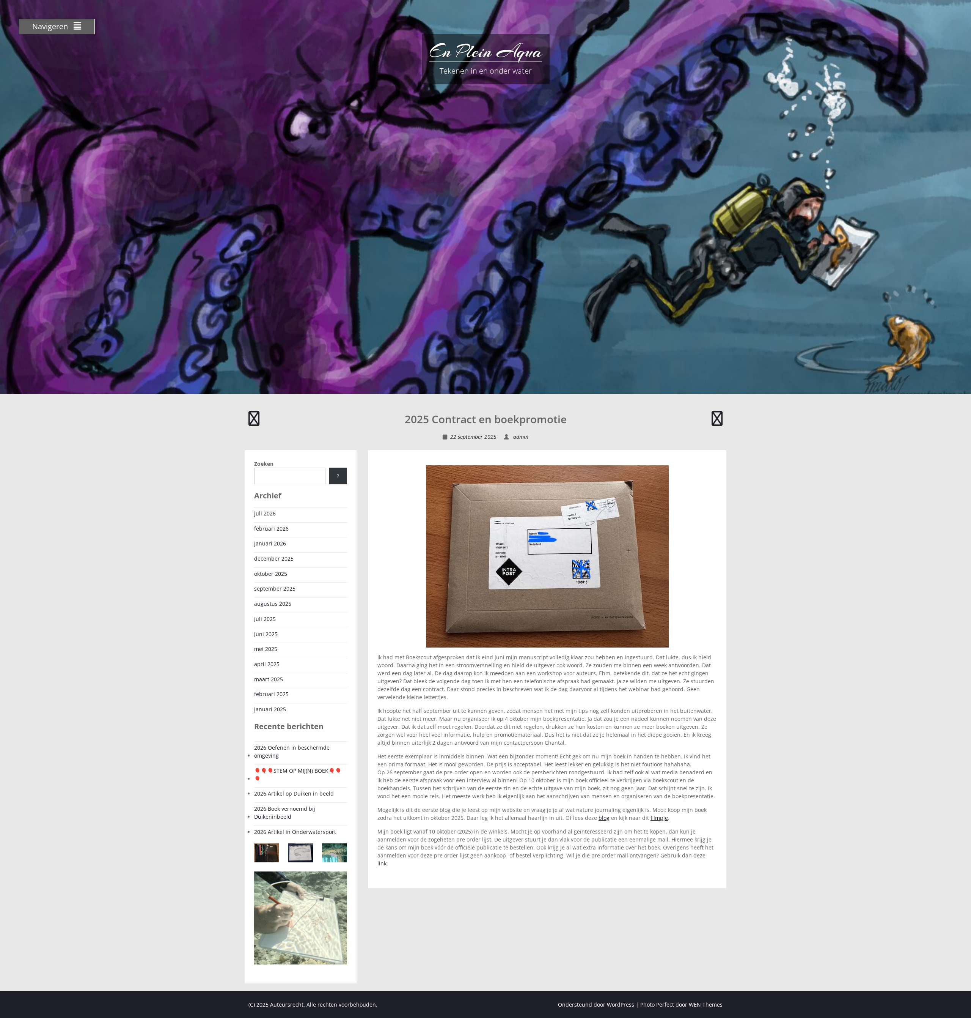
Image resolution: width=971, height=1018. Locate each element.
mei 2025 (265, 648)
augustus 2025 (272, 603)
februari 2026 (271, 528)
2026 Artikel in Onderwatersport (295, 831)
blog (604, 817)
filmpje (659, 817)
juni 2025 (266, 634)
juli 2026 (265, 513)
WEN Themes (706, 1004)
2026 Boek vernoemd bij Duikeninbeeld (284, 812)
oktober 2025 (270, 573)
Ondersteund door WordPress (596, 1004)
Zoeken (263, 463)
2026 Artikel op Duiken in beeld (294, 793)
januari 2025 (270, 709)
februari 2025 (271, 694)
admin (520, 436)
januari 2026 (270, 543)
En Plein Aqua (485, 51)
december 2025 (274, 558)
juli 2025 (265, 618)
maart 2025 (268, 679)
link (382, 863)
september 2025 (274, 588)
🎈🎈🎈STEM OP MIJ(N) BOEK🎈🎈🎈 (297, 774)
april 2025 (267, 664)
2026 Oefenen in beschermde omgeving (292, 751)
